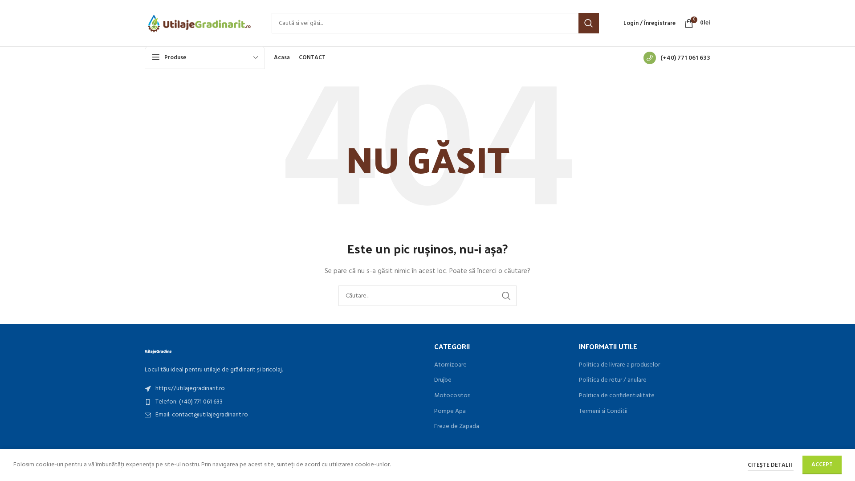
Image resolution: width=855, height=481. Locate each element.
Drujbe (443, 380)
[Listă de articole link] (283, 389)
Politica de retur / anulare (613, 380)
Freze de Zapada (456, 426)
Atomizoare (450, 365)
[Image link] (158, 351)
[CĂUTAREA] (588, 23)
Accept (822, 464)
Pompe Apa (450, 411)
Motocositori (452, 395)
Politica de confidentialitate (617, 395)
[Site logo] (199, 23)
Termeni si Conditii (603, 411)
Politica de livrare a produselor (619, 365)
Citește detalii (771, 465)
